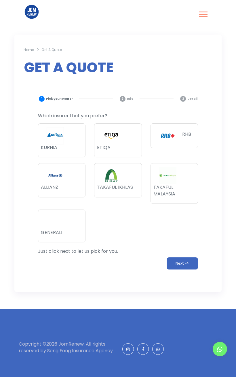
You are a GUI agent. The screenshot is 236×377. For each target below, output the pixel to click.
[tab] (55, 98)
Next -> (182, 263)
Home (29, 49)
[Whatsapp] (219, 349)
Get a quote (51, 49)
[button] (203, 13)
